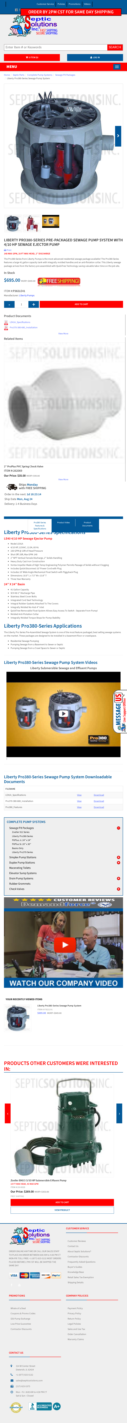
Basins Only (17, 848)
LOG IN (96, 57)
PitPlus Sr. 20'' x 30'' (21, 844)
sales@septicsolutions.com (29, 1380)
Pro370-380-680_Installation (24, 327)
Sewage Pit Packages (65, 75)
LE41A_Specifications (20, 322)
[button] (119, 711)
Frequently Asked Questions (81, 1262)
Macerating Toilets (20, 868)
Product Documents (87, 524)
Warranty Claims (76, 1339)
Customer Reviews (77, 1241)
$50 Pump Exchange (20, 1318)
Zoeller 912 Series (20, 832)
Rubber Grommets (19, 884)
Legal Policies (74, 1324)
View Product (62, 1207)
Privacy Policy (74, 1313)
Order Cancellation (77, 1334)
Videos (87, 4)
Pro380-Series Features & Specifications (40, 525)
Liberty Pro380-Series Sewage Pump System (59, 1005)
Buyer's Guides (75, 1267)
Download (99, 795)
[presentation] (8, 1113)
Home (7, 75)
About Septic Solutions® (79, 1251)
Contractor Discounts (78, 1256)
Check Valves (16, 889)
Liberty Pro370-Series (22, 852)
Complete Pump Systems (39, 75)
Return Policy (74, 1318)
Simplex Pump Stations (22, 857)
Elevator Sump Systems (23, 873)
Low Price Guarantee (21, 1324)
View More (63, 333)
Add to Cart (81, 304)
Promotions (74, 4)
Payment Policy (75, 1308)
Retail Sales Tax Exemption (81, 1277)
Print (8, 250)
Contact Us (73, 1246)
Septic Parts (18, 75)
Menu (11, 67)
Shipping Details (76, 1282)
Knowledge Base (76, 1272)
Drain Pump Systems (21, 878)
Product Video (63, 522)
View (79, 795)
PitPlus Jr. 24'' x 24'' (21, 840)
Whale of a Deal (18, 1308)
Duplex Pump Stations (22, 863)
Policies (61, 4)
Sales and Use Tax (76, 1329)
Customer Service (45, 4)
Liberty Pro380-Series (22, 836)
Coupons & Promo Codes (23, 1313)
